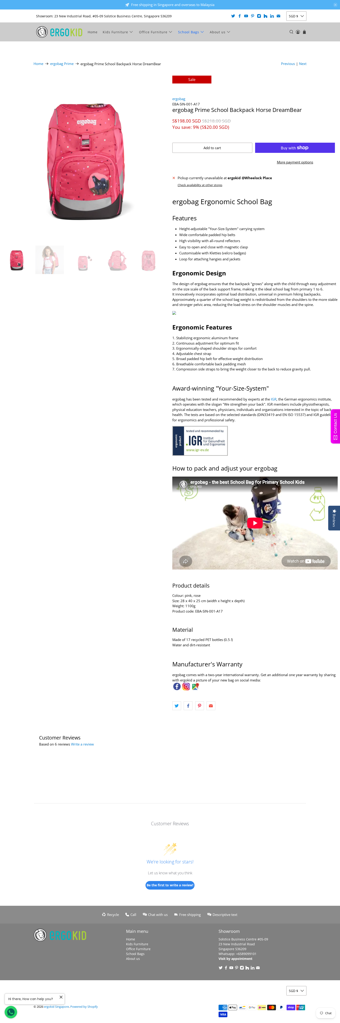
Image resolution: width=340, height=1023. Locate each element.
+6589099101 (246, 954)
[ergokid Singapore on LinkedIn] (272, 16)
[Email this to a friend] (211, 705)
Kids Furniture (115, 32)
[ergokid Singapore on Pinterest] (252, 16)
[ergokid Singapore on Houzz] (265, 16)
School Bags (188, 32)
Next (302, 63)
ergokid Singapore (56, 1007)
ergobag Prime (62, 63)
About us (218, 32)
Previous (288, 63)
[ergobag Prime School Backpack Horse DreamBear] (85, 158)
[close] (335, 5)
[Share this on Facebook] (188, 705)
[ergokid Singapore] (59, 32)
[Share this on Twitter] (176, 705)
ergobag (178, 98)
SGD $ (293, 16)
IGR (273, 399)
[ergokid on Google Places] (195, 689)
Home (93, 32)
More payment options (295, 162)
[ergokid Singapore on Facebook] (240, 16)
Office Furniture (153, 32)
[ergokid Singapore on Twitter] (233, 16)
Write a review (82, 744)
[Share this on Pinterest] (199, 705)
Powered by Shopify (84, 1007)
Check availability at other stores (200, 185)
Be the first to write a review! (170, 885)
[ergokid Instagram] (186, 689)
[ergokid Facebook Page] (177, 689)
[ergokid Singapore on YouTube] (246, 16)
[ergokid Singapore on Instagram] (259, 16)
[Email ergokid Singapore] (278, 16)
